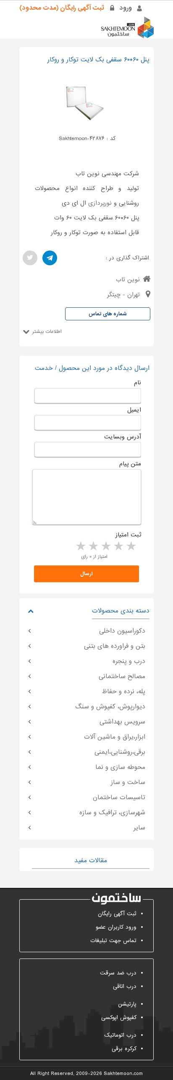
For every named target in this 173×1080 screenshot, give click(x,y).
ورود (126, 8)
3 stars (105, 546)
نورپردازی (100, 203)
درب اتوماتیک (120, 1035)
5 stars (80, 546)
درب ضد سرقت (118, 973)
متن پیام (130, 463)
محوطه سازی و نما (120, 767)
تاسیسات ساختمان (119, 797)
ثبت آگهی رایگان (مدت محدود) (61, 8)
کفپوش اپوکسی (118, 1018)
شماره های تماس (108, 314)
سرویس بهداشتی (122, 722)
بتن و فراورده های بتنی (114, 646)
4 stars (92, 546)
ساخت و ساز (128, 782)
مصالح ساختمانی (122, 676)
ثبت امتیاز (128, 534)
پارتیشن (127, 1004)
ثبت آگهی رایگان (117, 914)
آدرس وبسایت (122, 436)
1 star (130, 546)
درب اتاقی (124, 986)
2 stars (118, 546)
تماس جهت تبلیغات (113, 941)
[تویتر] (30, 258)
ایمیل (134, 410)
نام (137, 382)
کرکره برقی (124, 1049)
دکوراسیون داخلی (122, 631)
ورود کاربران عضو (116, 927)
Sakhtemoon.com (123, 1073)
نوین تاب (128, 279)
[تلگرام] (49, 258)
